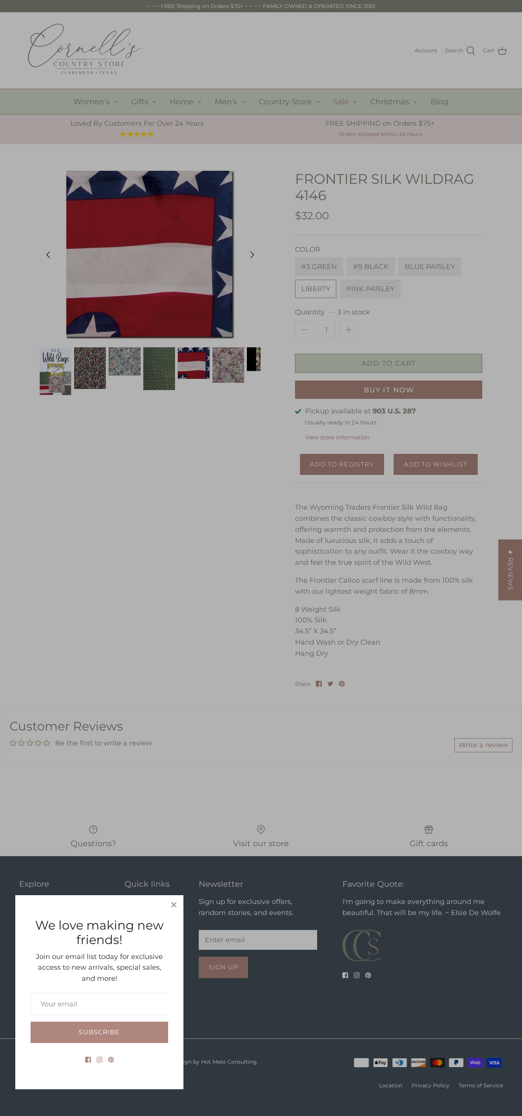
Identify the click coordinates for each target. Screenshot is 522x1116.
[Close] (173, 904)
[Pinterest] (111, 1060)
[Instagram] (99, 1060)
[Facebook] (88, 1060)
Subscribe (99, 1032)
